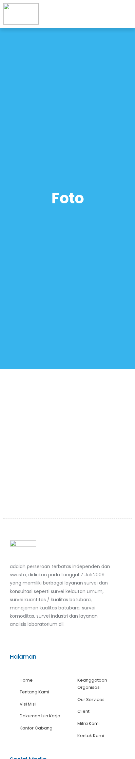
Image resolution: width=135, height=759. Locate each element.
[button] (127, 14)
